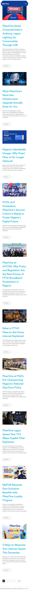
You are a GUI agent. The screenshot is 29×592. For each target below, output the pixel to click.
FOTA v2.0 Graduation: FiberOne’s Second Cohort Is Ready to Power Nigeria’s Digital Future (13, 211)
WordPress (25, 589)
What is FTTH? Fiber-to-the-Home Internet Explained (13, 332)
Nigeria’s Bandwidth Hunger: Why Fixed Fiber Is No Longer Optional (14, 155)
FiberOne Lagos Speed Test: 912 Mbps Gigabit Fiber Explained (13, 436)
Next (16, 581)
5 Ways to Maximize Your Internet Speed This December (13, 549)
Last (19, 581)
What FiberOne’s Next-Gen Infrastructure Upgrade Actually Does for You (12, 99)
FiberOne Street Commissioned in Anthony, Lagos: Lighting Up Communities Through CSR (12, 35)
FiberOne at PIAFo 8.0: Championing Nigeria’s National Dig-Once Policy (13, 382)
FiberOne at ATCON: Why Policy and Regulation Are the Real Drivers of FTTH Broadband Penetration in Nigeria (14, 274)
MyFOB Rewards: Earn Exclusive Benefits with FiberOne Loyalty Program (12, 492)
